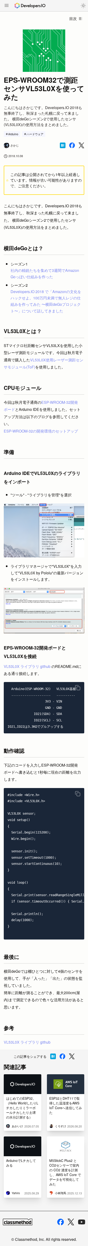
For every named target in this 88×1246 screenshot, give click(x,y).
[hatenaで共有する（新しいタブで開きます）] (62, 145)
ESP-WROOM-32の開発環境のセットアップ (41, 431)
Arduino (13, 134)
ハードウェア (35, 134)
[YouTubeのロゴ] (81, 1222)
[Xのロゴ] (71, 1222)
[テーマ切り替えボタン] (83, 5)
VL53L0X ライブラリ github (27, 666)
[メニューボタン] (6, 6)
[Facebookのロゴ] (60, 1222)
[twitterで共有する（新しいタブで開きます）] (81, 145)
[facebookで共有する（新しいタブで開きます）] (72, 145)
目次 (73, 18)
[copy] (77, 687)
